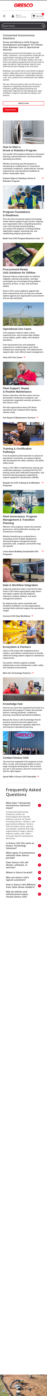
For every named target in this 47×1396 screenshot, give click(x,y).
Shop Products (10, 110)
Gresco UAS (23, 103)
